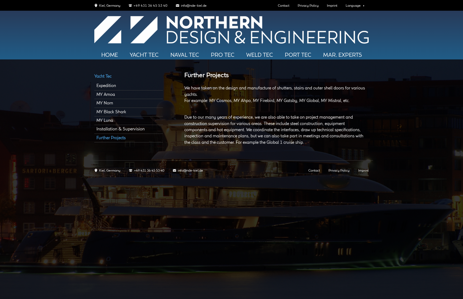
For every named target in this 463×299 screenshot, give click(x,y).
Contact (283, 5)
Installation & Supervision (120, 129)
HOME (109, 55)
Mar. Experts (342, 55)
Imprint (332, 5)
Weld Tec (259, 55)
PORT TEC (298, 55)
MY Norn (104, 103)
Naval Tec (184, 55)
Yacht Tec (144, 55)
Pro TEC (222, 55)
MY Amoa (105, 95)
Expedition (106, 86)
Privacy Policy (308, 5)
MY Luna (104, 121)
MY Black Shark (111, 112)
